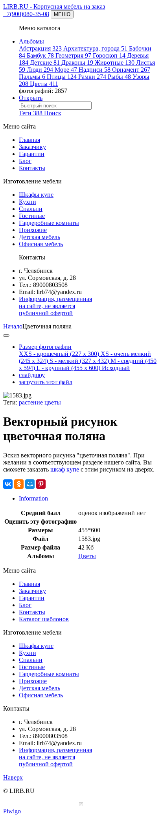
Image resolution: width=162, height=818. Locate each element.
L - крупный (68, 368)
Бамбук (40, 55)
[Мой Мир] (30, 484)
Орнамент (131, 69)
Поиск (52, 113)
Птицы (62, 76)
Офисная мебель (41, 244)
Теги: (10, 402)
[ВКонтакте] (8, 484)
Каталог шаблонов (44, 619)
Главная (29, 139)
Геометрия (73, 55)
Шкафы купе (36, 194)
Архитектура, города (95, 48)
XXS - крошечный (59, 353)
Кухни (27, 201)
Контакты (32, 168)
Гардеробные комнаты (49, 222)
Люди (40, 69)
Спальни (30, 208)
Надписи (94, 69)
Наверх (13, 777)
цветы (52, 402)
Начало (12, 326)
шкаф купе (64, 469)
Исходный (116, 368)
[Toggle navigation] (6, 335)
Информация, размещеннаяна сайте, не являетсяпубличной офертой (55, 306)
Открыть (30, 97)
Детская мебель (39, 237)
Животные (114, 62)
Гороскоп (109, 55)
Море (66, 69)
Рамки (92, 76)
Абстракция (40, 48)
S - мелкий (79, 360)
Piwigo (12, 811)
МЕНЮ (62, 14)
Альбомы (31, 41)
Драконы (77, 62)
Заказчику (32, 146)
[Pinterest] (41, 484)
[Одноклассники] (19, 484)
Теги (30, 113)
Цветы (44, 83)
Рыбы (119, 76)
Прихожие (33, 230)
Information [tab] (33, 498)
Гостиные (32, 215)
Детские (45, 62)
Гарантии (31, 154)
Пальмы (32, 76)
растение (30, 402)
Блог (25, 161)
